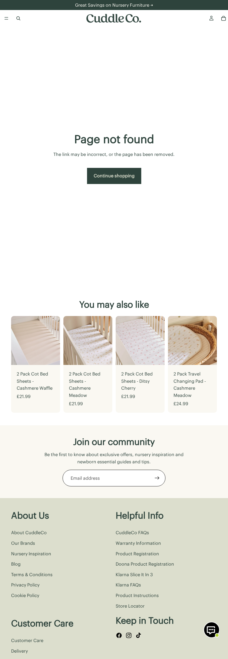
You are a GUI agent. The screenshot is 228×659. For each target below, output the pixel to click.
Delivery (19, 651)
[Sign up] (157, 478)
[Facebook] (119, 635)
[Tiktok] (138, 635)
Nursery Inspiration (31, 553)
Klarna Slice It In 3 (134, 574)
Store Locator (130, 606)
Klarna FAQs (128, 585)
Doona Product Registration (145, 564)
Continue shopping (114, 175)
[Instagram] (128, 635)
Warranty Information (138, 543)
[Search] (18, 18)
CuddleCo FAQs (132, 533)
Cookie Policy (25, 595)
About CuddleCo (29, 533)
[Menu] (6, 18)
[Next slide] (54, 340)
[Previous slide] (17, 340)
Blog (16, 564)
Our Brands (23, 543)
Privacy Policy (25, 585)
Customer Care (27, 640)
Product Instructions (137, 595)
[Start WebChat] (212, 630)
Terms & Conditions (32, 574)
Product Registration (137, 553)
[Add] (51, 356)
